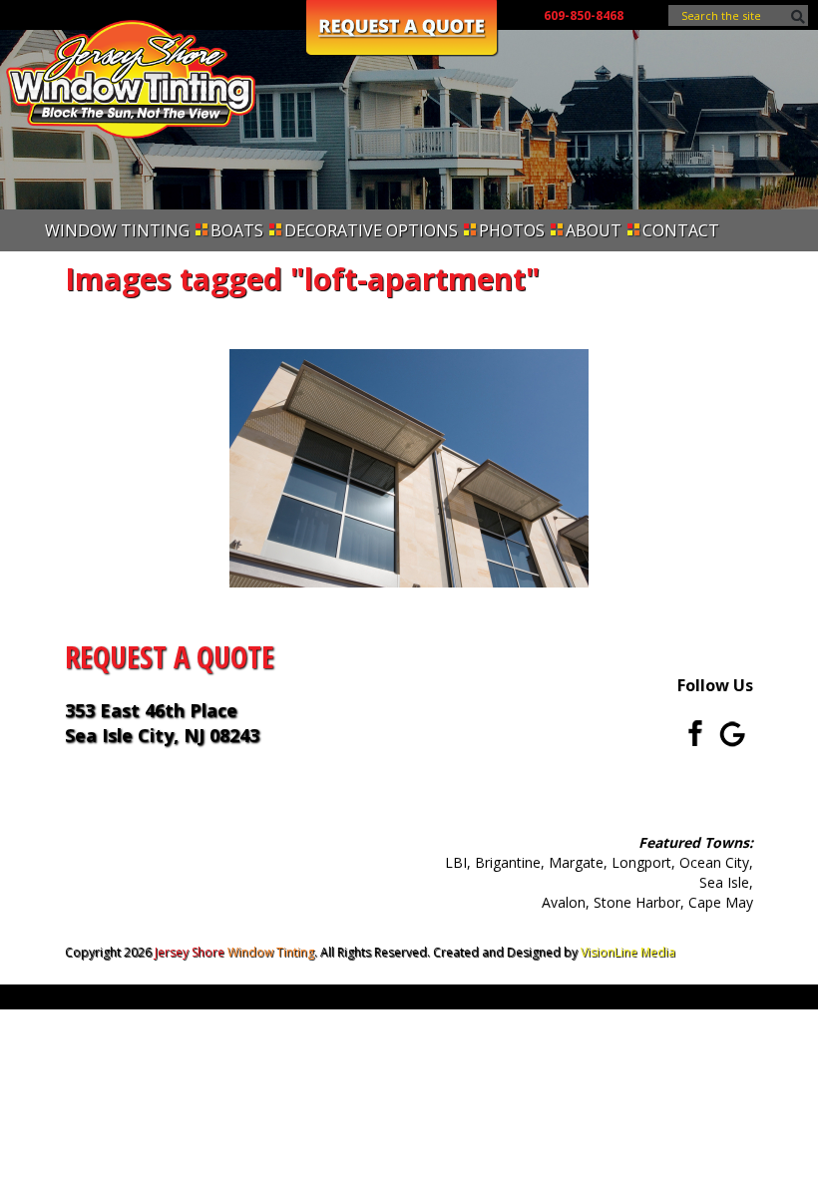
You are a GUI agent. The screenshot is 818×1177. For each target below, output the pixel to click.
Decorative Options (371, 230)
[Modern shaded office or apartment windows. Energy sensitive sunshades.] (409, 468)
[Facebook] (688, 732)
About (593, 230)
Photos (512, 230)
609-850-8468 (583, 15)
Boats (236, 230)
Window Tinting (117, 230)
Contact (680, 230)
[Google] (732, 732)
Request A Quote (169, 656)
